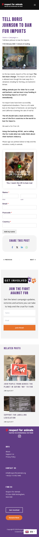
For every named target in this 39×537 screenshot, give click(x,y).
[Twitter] (17, 247)
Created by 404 (19, 532)
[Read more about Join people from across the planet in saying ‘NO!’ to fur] (19, 368)
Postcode (7, 213)
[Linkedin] (22, 247)
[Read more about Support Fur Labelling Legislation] (19, 404)
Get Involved (14, 510)
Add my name (9, 232)
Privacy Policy (10, 457)
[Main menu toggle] (34, 5)
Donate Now (14, 518)
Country (6, 222)
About (8, 451)
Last (22, 199)
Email (5, 204)
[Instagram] (19, 436)
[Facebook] (12, 247)
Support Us (10, 454)
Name (5, 192)
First (3, 199)
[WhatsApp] (27, 247)
